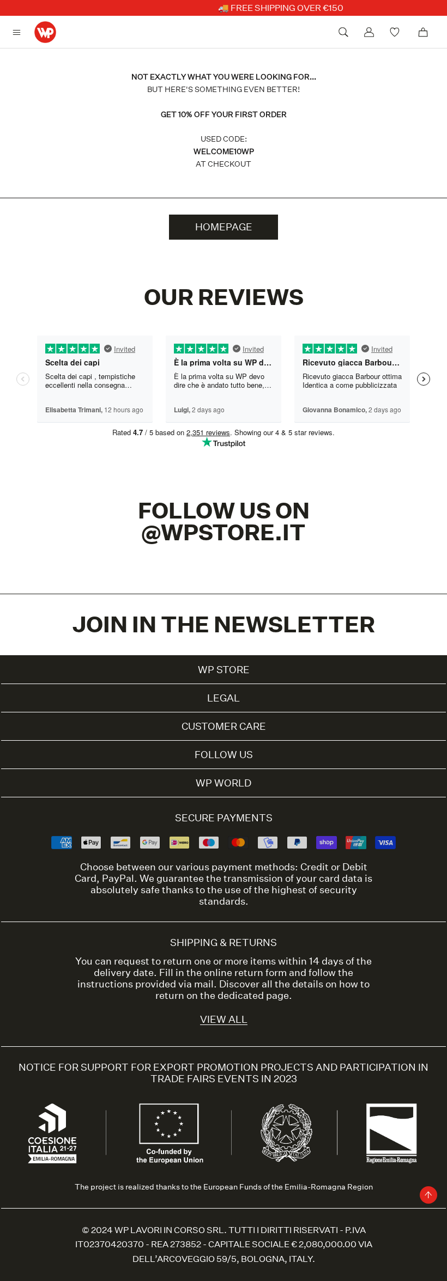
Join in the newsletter (224, 625)
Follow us (224, 754)
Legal (223, 698)
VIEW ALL (223, 1019)
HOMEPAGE (223, 227)
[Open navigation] (19, 32)
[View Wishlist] (396, 32)
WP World (223, 783)
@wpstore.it (223, 532)
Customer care (224, 726)
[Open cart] (423, 32)
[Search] (343, 32)
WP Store (224, 669)
